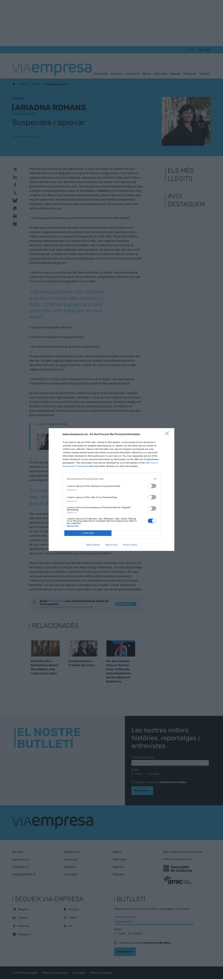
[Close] (168, 434)
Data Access (111, 544)
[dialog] (111, 489)
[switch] (152, 486)
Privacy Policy (130, 544)
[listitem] (111, 478)
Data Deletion (93, 544)
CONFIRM (88, 533)
